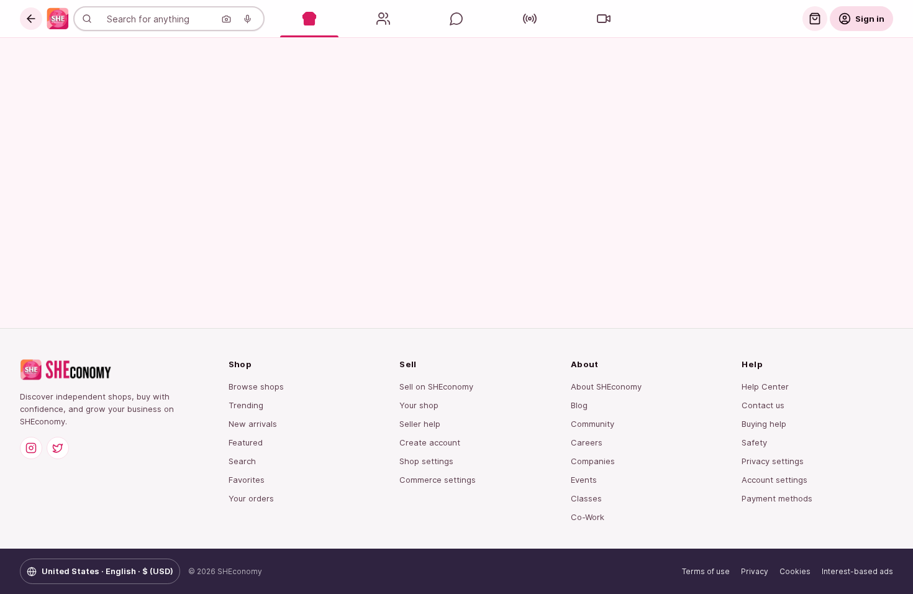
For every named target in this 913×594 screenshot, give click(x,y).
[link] (58, 18)
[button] (31, 18)
